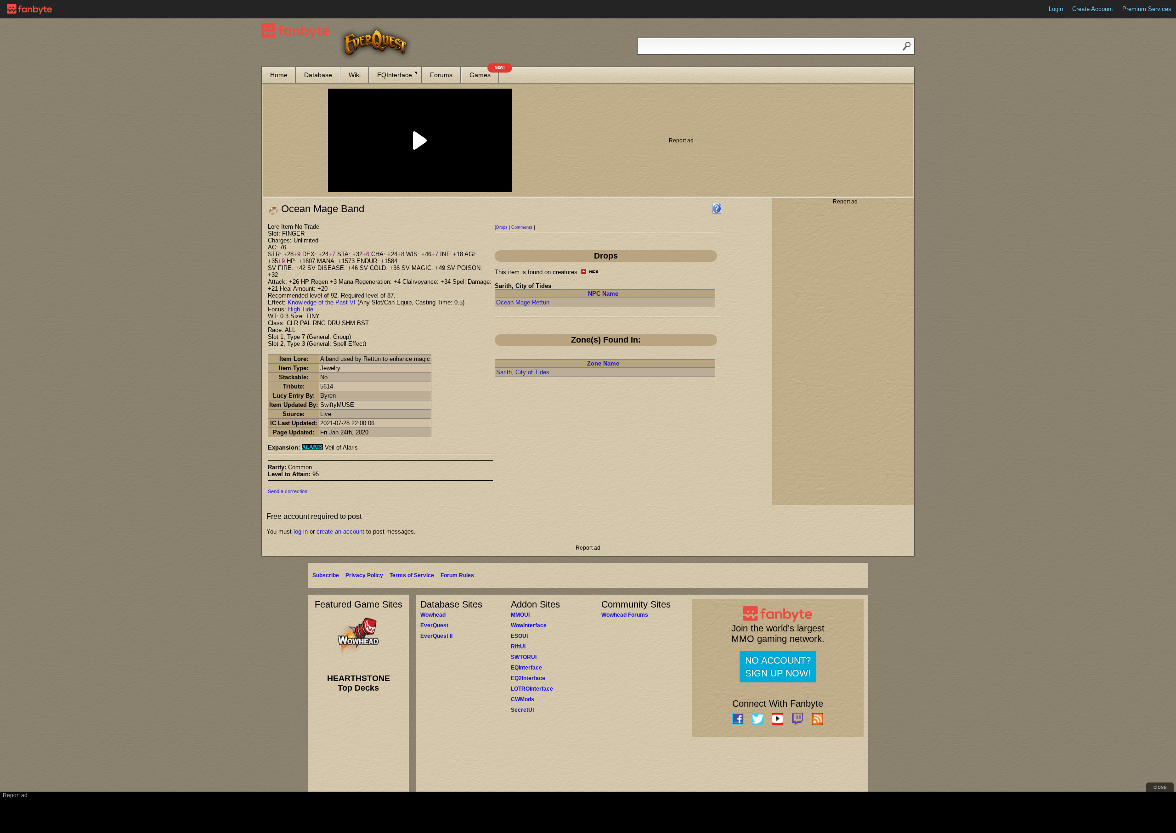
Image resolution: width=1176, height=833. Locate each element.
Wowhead (433, 615)
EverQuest (434, 625)
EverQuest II (436, 636)
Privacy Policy (364, 575)
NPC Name (603, 293)
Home (279, 75)
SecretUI (522, 710)
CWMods (522, 699)
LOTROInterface (532, 689)
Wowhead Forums (624, 615)
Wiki (355, 75)
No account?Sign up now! (778, 666)
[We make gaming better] (29, 9)
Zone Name (603, 363)
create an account (340, 531)
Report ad (681, 140)
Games (484, 73)
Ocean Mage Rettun (522, 302)
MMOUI (520, 615)
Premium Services (1146, 9)
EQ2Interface (528, 678)
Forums (441, 75)
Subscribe (325, 575)
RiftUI (518, 646)
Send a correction (287, 491)
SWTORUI (524, 657)
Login (1056, 9)
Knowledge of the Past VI (322, 302)
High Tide (300, 309)
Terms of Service (412, 575)
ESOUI (519, 636)
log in (301, 531)
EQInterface (394, 75)
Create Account (1092, 9)
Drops (502, 227)
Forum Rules (457, 575)
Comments (521, 227)
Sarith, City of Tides (522, 372)
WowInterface (529, 625)
